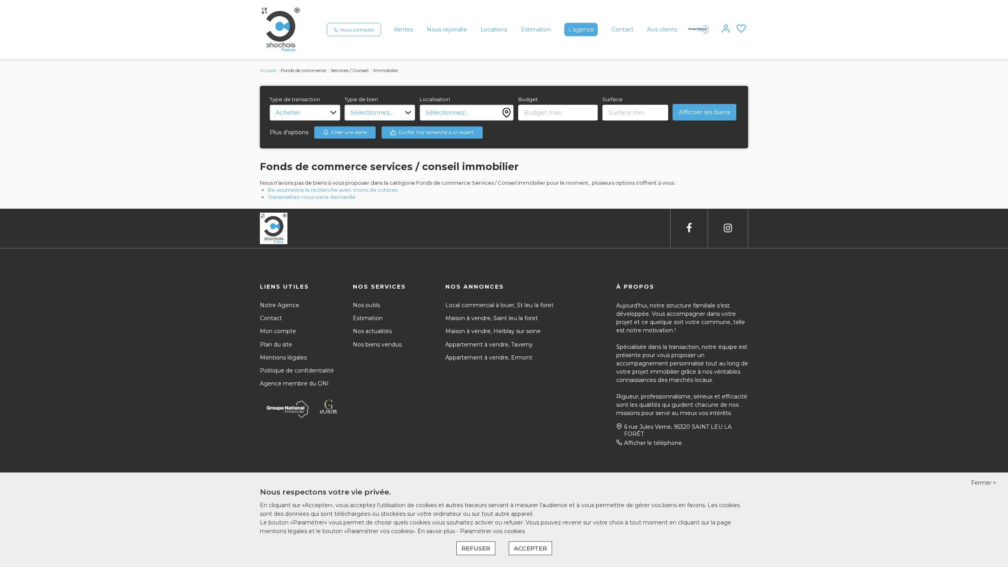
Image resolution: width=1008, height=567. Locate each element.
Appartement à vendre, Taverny (489, 344)
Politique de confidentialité (297, 370)
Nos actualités (372, 331)
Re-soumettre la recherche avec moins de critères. (333, 190)
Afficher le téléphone (653, 443)
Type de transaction (295, 99)
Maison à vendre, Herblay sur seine (493, 331)
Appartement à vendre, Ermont (488, 357)
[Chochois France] (280, 29)
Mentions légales (283, 357)
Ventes (403, 29)
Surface (612, 99)
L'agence (581, 29)
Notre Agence (279, 305)
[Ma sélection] (741, 29)
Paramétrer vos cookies (492, 531)
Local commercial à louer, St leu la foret (499, 305)
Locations (493, 29)
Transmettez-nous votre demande (312, 197)
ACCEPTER (530, 548)
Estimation (536, 29)
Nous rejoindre (447, 29)
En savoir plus (436, 531)
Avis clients (662, 29)
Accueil (268, 70)
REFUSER (475, 548)
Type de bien (361, 99)
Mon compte (278, 331)
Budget (528, 99)
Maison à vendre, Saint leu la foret (491, 318)
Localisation (435, 99)
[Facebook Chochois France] (689, 228)
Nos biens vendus (377, 344)
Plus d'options (289, 132)
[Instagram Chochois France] (728, 228)
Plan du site (276, 344)
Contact (622, 29)
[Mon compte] (726, 29)
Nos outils (366, 305)
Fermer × (983, 482)
